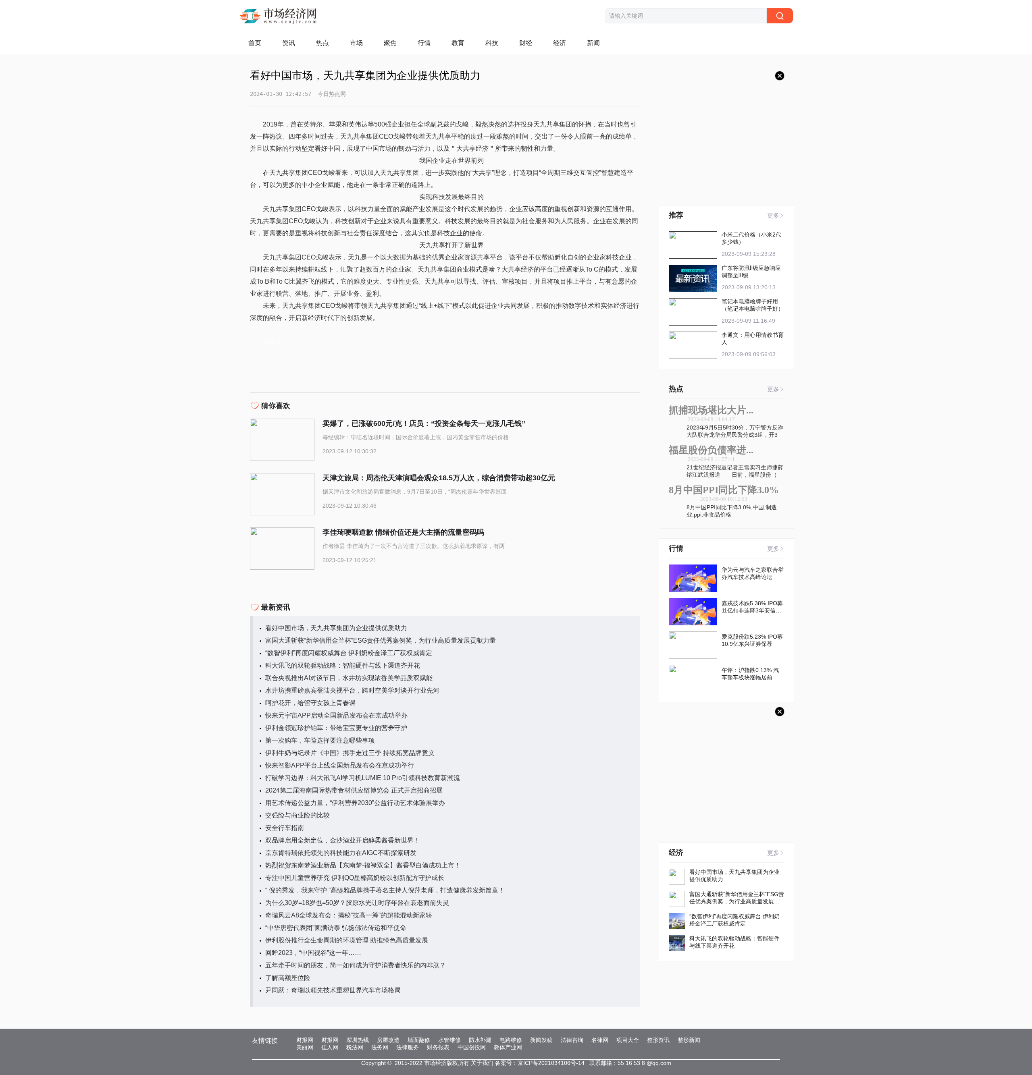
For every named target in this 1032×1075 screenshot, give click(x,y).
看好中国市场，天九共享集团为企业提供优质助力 (336, 628)
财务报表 (438, 1047)
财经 (525, 42)
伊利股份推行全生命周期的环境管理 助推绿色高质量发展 (346, 940)
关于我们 (482, 1063)
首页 (254, 42)
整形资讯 (658, 1040)
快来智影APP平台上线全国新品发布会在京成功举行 (339, 765)
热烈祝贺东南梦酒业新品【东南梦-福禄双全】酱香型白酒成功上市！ (363, 865)
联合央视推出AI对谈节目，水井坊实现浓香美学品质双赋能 (349, 677)
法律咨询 (572, 1040)
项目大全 (627, 1040)
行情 (424, 42)
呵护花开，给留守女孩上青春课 (310, 702)
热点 (322, 42)
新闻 (593, 42)
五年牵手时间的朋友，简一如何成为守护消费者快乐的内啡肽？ (355, 965)
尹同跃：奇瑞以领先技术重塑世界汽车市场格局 (333, 990)
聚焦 (390, 42)
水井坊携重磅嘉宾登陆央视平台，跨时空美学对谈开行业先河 (352, 690)
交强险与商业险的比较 (297, 815)
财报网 (304, 1040)
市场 (356, 42)
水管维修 (449, 1040)
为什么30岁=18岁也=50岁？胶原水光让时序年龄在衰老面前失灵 (357, 902)
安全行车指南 (284, 827)
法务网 (379, 1047)
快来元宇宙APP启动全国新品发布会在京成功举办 (336, 715)
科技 (491, 42)
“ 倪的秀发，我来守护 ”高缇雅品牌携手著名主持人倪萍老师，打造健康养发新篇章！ (385, 890)
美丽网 (304, 1047)
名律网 (599, 1040)
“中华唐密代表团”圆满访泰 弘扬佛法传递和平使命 (335, 927)
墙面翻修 (419, 1040)
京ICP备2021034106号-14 (551, 1063)
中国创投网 (472, 1047)
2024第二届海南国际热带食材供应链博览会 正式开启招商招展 (354, 790)
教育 (458, 42)
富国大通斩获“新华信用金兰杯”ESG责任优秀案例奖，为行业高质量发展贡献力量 (380, 640)
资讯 (288, 42)
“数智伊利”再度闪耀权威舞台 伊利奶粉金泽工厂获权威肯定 (348, 653)
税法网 (354, 1047)
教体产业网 (508, 1047)
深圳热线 (357, 1040)
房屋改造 (388, 1040)
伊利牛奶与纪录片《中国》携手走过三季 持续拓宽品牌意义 (350, 752)
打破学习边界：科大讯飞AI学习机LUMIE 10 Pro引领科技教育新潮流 (362, 777)
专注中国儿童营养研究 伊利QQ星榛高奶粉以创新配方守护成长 (354, 877)
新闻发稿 (541, 1040)
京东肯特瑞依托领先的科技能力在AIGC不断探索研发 (340, 852)
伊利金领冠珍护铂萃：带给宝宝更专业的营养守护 (336, 727)
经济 (559, 42)
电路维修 (510, 1040)
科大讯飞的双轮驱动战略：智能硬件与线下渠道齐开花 (342, 665)
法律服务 (407, 1047)
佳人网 (329, 1047)
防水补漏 (480, 1040)
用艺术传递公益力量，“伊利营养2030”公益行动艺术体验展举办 (355, 802)
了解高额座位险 (287, 977)
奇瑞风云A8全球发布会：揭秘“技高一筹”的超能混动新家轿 (348, 915)
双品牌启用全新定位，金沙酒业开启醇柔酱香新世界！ (342, 840)
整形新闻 (689, 1040)
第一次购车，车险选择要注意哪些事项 (320, 740)
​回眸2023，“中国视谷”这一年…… (313, 952)
